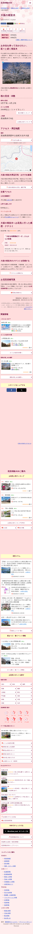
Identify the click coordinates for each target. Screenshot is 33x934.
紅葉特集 (6, 900)
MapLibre (12, 170)
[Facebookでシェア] (11, 390)
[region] (16, 158)
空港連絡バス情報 (9, 881)
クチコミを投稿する (17, 273)
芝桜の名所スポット (9, 754)
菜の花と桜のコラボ (9, 757)
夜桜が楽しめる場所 (9, 746)
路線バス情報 (8, 876)
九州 (18, 703)
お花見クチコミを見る (9, 817)
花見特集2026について (17, 837)
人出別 (5, 528)
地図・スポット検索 (10, 866)
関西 (18, 688)
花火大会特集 (8, 892)
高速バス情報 (8, 879)
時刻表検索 (7, 858)
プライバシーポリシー (25, 922)
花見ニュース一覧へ (17, 630)
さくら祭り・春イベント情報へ (16, 670)
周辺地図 (9, 31)
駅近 (16, 23)
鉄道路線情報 (8, 874)
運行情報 (6, 863)
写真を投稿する (16, 292)
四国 (2, 703)
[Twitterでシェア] (21, 390)
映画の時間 (7, 910)
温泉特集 (6, 905)
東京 (3, 684)
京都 (13, 684)
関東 (2, 688)
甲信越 (3, 696)
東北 (18, 692)
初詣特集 (6, 902)
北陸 (18, 696)
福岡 (24, 684)
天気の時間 (7, 913)
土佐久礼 (9, 200)
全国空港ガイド (8, 884)
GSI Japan (20, 170)
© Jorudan (26, 170)
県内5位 (22, 23)
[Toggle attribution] (30, 170)
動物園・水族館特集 (10, 895)
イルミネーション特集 (10, 897)
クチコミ (15, 31)
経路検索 (6, 861)
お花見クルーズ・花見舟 (10, 761)
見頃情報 (3, 31)
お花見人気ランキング (24, 122)
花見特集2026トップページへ (9, 845)
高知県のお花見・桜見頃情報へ (10, 842)
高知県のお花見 (25, 8)
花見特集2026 (6, 3)
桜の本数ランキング (24, 113)
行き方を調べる (16, 140)
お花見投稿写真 (7, 820)
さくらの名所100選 (8, 743)
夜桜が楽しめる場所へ (16, 377)
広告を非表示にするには (24, 443)
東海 (2, 699)
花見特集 (6, 890)
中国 (18, 699)
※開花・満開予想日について (24, 39)
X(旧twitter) (10, 23)
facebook (4, 23)
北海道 (3, 692)
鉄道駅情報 (7, 871)
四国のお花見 (15, 8)
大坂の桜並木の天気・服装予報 (17, 187)
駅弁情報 (6, 915)
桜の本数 (21, 528)
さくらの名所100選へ (16, 352)
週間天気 (22, 31)
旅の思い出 (7, 918)
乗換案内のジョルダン (11, 922)
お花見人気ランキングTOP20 (16, 523)
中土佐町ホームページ (11, 217)
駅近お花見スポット (9, 750)
